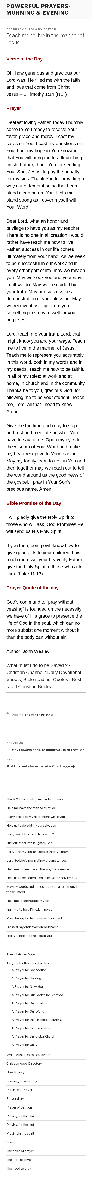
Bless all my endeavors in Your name (32, 927)
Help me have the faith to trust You (31, 808)
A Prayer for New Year (28, 987)
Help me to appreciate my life (27, 901)
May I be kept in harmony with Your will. (34, 918)
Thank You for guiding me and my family (34, 799)
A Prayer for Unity (24, 1045)
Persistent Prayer (19, 1090)
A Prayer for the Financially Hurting (37, 1020)
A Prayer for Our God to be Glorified (37, 995)
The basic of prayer (20, 1151)
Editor (49, 29)
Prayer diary (15, 1099)
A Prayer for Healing (26, 978)
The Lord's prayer (19, 1160)
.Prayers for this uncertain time (28, 963)
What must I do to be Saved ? (37, 665)
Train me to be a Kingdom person (30, 909)
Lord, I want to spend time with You (31, 834)
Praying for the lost (20, 1125)
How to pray (15, 1072)
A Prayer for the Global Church (33, 1036)
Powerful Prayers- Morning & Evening (38, 9)
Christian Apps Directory (24, 1064)
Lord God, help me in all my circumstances (36, 861)
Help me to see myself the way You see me (37, 869)
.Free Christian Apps (21, 954)
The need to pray (18, 1168)
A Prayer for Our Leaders (30, 1003)
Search (11, 1142)
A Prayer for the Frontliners (31, 1028)
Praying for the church (22, 1116)
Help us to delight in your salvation (31, 825)
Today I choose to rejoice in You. (29, 936)
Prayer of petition (19, 1107)
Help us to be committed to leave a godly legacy (41, 878)
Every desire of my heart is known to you (35, 817)
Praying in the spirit (20, 1133)
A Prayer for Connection (29, 970)
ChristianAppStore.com (32, 715)
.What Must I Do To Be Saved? (28, 1055)
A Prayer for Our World (28, 1011)
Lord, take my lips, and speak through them (37, 852)
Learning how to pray (21, 1081)
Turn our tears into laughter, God (29, 843)
